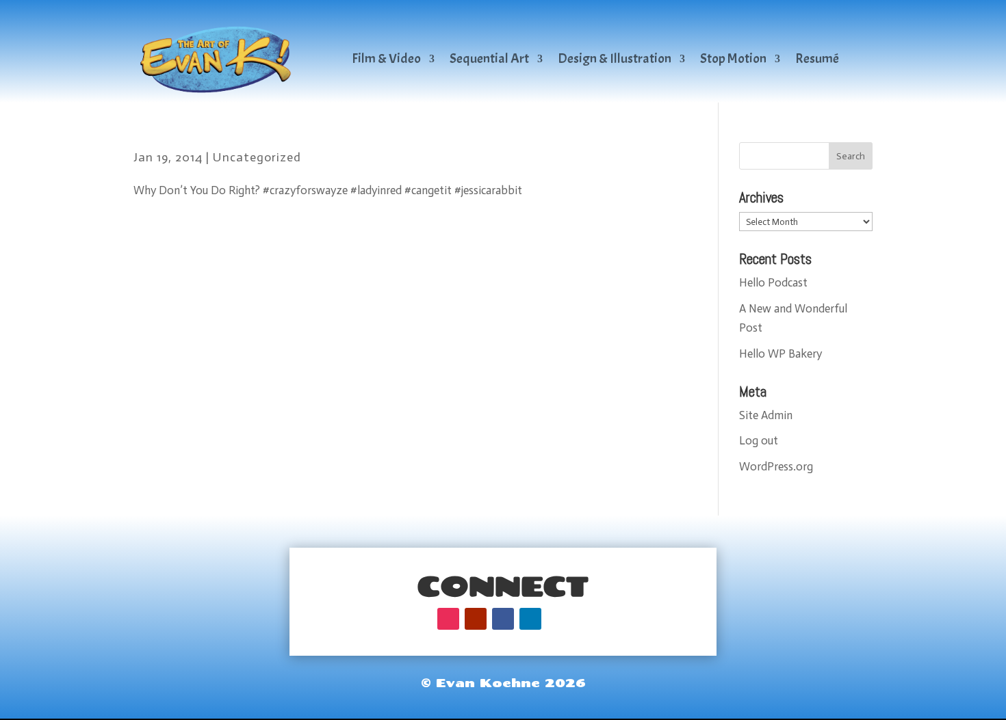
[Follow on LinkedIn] (530, 619)
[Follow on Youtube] (476, 619)
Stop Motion (733, 58)
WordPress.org (776, 466)
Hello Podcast (773, 282)
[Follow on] (558, 619)
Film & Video (386, 58)
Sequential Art (489, 58)
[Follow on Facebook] (503, 619)
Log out (758, 440)
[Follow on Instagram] (448, 619)
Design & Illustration (614, 58)
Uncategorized (257, 157)
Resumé (817, 58)
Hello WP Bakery (780, 353)
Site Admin (765, 415)
